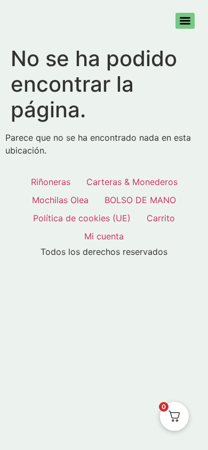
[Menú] (185, 21)
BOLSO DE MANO (140, 200)
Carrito (161, 218)
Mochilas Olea (60, 200)
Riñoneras (50, 181)
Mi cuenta (104, 236)
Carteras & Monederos (132, 181)
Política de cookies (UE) (82, 218)
